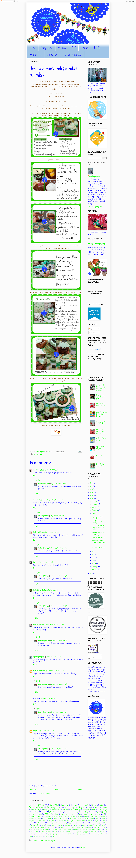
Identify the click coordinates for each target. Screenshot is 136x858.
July (93, 551)
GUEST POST (48, 814)
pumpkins (86, 810)
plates (100, 823)
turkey (40, 814)
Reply (35, 475)
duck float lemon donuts (101, 439)
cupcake (36, 454)
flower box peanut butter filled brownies (101, 414)
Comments (93, 332)
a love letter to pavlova (100, 448)
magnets (91, 825)
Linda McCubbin (38, 532)
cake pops (81, 807)
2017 (91, 486)
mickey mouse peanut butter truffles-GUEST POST (99, 542)
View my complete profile (95, 206)
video (57, 836)
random (65, 810)
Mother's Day (36, 810)
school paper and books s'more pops (98, 534)
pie (80, 814)
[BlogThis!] (58, 451)
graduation (46, 816)
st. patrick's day (75, 810)
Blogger (83, 847)
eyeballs (73, 821)
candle (45, 821)
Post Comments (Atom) (43, 793)
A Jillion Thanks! (73, 55)
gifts (66, 823)
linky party (65, 814)
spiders (31, 827)
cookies (74, 805)
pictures (54, 816)
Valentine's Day (69, 807)
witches (50, 818)
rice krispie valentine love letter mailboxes (100, 431)
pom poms (58, 834)
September (95, 510)
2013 (91, 498)
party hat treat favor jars (99, 547)
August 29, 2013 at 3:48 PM (58, 483)
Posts (91, 329)
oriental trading (89, 818)
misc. (104, 832)
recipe (31, 818)
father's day (52, 812)
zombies (53, 827)
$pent (55, 818)
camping (31, 823)
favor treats (85, 805)
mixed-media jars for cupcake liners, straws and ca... (98, 528)
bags (98, 827)
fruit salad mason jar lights (96, 243)
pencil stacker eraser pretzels (97, 522)
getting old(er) (78, 832)
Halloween (65, 805)
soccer (92, 834)
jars (98, 812)
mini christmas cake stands (100, 422)
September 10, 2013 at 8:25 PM (59, 749)
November (95, 504)
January (94, 570)
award (90, 827)
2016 (91, 489)
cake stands (67, 825)
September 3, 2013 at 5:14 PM (59, 606)
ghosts (91, 816)
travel (30, 836)
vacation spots (47, 836)
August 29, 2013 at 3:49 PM (58, 516)
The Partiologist (37, 470)
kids (59, 807)
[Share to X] (60, 451)
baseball (31, 829)
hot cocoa (80, 818)
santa (103, 825)
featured (37, 832)
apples (43, 825)
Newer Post (33, 789)
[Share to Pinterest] (63, 451)
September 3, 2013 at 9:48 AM (59, 576)
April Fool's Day (35, 825)
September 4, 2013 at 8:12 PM (55, 657)
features (42, 832)
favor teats (50, 823)
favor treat (35, 812)
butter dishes (59, 825)
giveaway (38, 816)
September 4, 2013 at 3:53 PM (59, 640)
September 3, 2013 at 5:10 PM (54, 590)
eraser (74, 825)
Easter (101, 805)
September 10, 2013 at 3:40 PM (47, 731)
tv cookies (99, 455)
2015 (91, 492)
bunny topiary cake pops (100, 465)
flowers (57, 814)
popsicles (70, 834)
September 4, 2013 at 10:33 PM (56, 671)
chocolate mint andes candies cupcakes (97, 517)
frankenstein (70, 832)
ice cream (79, 823)
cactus (52, 829)
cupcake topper (61, 821)
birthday (73, 816)
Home (32, 48)
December (95, 501)
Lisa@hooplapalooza (40, 451)
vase (53, 836)
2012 (91, 573)
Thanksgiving (51, 807)
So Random (35, 55)
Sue (34, 562)
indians (86, 823)
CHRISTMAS (54, 805)
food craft (55, 832)
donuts (86, 816)
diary (98, 829)
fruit (85, 814)
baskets (42, 829)
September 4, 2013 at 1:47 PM (56, 624)
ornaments (90, 821)
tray (48, 827)
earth (102, 829)
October (94, 507)
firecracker (48, 832)
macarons (91, 814)
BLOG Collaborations (36, 807)
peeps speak (42, 834)
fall (104, 814)
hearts (91, 832)
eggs (68, 821)
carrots (60, 829)
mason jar (73, 814)
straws (42, 827)
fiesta (56, 823)
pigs (48, 834)
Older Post (80, 789)
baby (95, 827)
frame (61, 823)
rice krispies (84, 812)
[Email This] (57, 451)
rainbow (102, 816)
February (95, 566)
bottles (39, 821)
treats (92, 812)
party (94, 805)
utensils (35, 836)
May (93, 557)
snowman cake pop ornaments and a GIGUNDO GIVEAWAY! (101, 388)
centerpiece (73, 818)
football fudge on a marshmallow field (101, 397)
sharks (103, 821)
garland (84, 825)
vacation (41, 836)
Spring (67, 816)
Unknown (36, 731)
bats (52, 825)
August (94, 513)
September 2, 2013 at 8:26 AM (51, 532)
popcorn (65, 834)
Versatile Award (79, 827)
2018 (91, 483)
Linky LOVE (53, 55)
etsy (106, 829)
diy (30, 805)
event (32, 832)
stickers (97, 834)
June (93, 554)
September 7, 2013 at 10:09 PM (59, 712)
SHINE (97, 48)
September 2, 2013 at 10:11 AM (59, 548)
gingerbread (72, 823)
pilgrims (97, 821)
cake (56, 829)
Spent (103, 818)
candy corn (52, 821)
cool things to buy (40, 823)
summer (96, 807)
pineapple (52, 834)
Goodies (62, 48)
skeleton (98, 814)
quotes (96, 816)
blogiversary (32, 821)
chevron (76, 829)
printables (76, 834)
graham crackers (81, 821)
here (61, 160)
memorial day (93, 823)
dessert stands (92, 829)
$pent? (84, 48)
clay (80, 829)
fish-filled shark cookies (98, 537)
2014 (91, 495)
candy (89, 807)
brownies (43, 812)
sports (97, 818)
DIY (74, 48)
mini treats (69, 812)
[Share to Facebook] (61, 451)
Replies (38, 480)
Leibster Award (71, 827)
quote (81, 834)
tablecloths (102, 834)
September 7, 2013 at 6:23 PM (48, 698)
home (96, 832)
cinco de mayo (103, 810)
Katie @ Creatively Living (40, 624)
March (94, 563)
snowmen (37, 818)
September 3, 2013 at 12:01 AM (44, 562)
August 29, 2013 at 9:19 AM (50, 470)
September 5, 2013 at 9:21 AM (59, 684)
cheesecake (70, 829)
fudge (76, 812)
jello (100, 832)
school (33, 814)
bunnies (47, 829)
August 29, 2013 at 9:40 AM (56, 500)
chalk (65, 829)
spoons (37, 827)
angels (86, 827)
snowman (87, 834)
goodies (41, 805)
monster (61, 816)
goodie (40, 454)
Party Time (46, 48)
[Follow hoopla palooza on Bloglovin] (94, 350)
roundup (104, 807)
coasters (85, 829)
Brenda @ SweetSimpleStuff (40, 500)
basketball (36, 829)
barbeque (103, 827)
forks (79, 825)
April (93, 560)
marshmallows (56, 810)
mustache (31, 834)
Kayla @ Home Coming (39, 590)
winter (44, 818)
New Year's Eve (63, 818)
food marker (62, 832)
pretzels (104, 812)
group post (85, 832)
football (31, 816)
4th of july (46, 810)
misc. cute (97, 825)
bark (48, 825)
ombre (36, 834)
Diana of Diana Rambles (40, 671)
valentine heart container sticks (100, 405)
